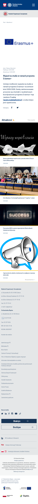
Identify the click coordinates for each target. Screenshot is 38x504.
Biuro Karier (4, 349)
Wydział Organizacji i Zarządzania (17, 14)
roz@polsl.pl (8, 307)
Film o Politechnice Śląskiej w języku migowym (13, 357)
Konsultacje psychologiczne (8, 369)
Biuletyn (16, 421)
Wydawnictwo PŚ (5, 394)
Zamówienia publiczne (7, 397)
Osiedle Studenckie (6, 380)
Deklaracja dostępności (19, 471)
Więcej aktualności (29, 279)
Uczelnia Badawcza (6, 390)
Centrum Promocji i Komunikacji (9, 353)
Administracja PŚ (6, 342)
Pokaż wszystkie (31, 120)
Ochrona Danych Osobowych (8, 372)
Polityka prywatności (19, 460)
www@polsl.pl (29, 469)
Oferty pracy (4, 376)
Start (4, 22)
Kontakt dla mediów (6, 334)
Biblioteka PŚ (4, 346)
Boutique (17, 427)
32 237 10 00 (7, 318)
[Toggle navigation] (33, 5)
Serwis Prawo (5, 387)
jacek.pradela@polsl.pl (13, 100)
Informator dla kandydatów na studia (11, 360)
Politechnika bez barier (7, 383)
